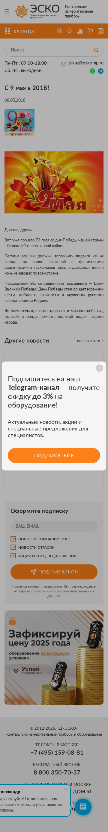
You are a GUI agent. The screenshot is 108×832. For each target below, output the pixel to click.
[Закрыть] (99, 368)
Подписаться (54, 455)
